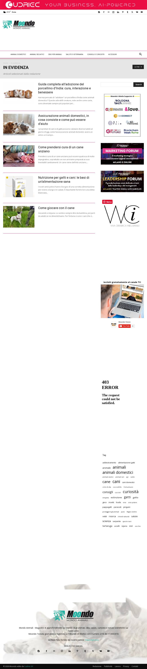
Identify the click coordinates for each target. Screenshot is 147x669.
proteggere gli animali (110, 512)
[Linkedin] (118, 12)
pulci (123, 512)
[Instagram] (113, 12)
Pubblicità (108, 666)
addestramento (109, 462)
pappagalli (107, 507)
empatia (105, 498)
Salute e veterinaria (74, 54)
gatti (127, 497)
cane (106, 481)
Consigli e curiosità (95, 54)
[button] (140, 54)
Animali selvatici (37, 54)
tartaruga (107, 525)
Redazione (97, 666)
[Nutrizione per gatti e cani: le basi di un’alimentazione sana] (18, 186)
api (127, 477)
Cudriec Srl (28, 666)
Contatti (135, 666)
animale (106, 467)
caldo (132, 477)
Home (5, 63)
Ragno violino (132, 512)
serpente (117, 521)
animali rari (119, 477)
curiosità (131, 491)
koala (118, 502)
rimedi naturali (123, 517)
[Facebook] (104, 12)
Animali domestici (18, 54)
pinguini (126, 507)
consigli (107, 492)
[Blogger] (99, 12)
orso (124, 502)
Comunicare (128, 487)
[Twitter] (132, 12)
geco (104, 502)
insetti (111, 502)
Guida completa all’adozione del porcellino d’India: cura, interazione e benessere (64, 88)
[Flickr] (108, 12)
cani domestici (128, 482)
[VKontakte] (137, 12)
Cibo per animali (55, 54)
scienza (106, 521)
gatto (135, 497)
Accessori (112, 54)
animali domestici (117, 472)
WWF (131, 526)
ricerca (112, 516)
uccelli (117, 526)
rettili (104, 516)
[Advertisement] (55, 43)
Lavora (117, 666)
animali (119, 467)
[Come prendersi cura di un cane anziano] (18, 156)
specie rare (127, 521)
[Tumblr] (127, 12)
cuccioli (118, 493)
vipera (124, 526)
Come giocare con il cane (56, 208)
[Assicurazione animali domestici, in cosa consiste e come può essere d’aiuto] (18, 124)
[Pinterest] (123, 12)
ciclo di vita (106, 487)
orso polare (132, 502)
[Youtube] (142, 12)
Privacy (126, 666)
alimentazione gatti (126, 462)
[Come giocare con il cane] (18, 217)
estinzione (116, 497)
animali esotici (107, 477)
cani (116, 481)
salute (134, 516)
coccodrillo (117, 487)
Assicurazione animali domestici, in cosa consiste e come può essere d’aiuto (63, 120)
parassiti (117, 507)
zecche (138, 526)
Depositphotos (92, 640)
